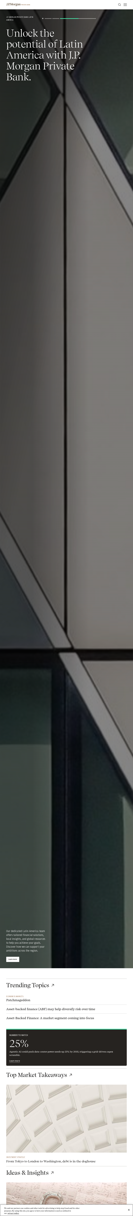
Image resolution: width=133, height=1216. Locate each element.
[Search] (119, 4)
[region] (66, 1210)
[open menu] (125, 4)
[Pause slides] (43, 18)
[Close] (129, 1210)
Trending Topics (27, 985)
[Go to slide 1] (48, 18)
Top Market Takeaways (36, 1075)
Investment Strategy (15, 1157)
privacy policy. (13, 1213)
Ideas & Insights (27, 1172)
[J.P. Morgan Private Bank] (18, 4)
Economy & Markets (15, 996)
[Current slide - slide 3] (78, 18)
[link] (66, 1120)
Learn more (12, 959)
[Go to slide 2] (55, 18)
